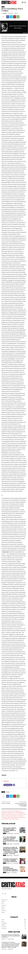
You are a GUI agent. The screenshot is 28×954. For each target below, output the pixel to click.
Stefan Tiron (9, 863)
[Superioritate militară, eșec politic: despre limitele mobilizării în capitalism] (22, 830)
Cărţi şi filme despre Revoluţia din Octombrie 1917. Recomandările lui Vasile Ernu (10, 936)
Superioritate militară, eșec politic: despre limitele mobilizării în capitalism (9, 830)
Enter (3, 6)
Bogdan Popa (9, 844)
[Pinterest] (14, 16)
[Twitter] (11, 16)
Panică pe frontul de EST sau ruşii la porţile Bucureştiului (21, 804)
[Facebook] (7, 16)
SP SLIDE (7, 792)
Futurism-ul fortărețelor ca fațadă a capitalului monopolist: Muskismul (10, 860)
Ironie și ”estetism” (6, 803)
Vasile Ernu (3, 939)
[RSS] (5, 894)
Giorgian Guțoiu (10, 833)
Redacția (5, 13)
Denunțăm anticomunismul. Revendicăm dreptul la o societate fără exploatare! (10, 869)
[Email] (14, 785)
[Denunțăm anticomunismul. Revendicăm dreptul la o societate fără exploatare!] (22, 869)
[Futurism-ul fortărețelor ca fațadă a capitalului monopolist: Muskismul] (22, 861)
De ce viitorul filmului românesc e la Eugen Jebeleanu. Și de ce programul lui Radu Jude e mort (11, 839)
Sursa (16, 770)
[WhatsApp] (18, 16)
